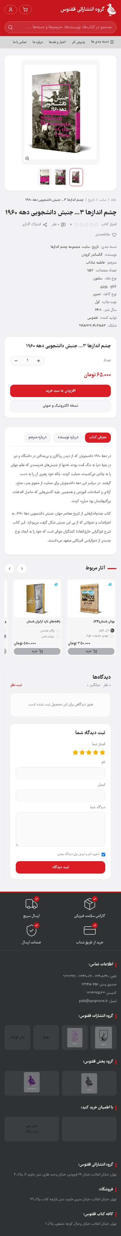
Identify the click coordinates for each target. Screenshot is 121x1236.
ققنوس (93, 318)
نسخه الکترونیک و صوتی (60, 406)
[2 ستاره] (95, 752)
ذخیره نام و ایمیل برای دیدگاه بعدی (78, 854)
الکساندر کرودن (92, 255)
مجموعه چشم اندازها (65, 247)
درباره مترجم (37, 437)
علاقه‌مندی (102, 234)
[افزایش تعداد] (38, 360)
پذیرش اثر (78, 42)
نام (103, 762)
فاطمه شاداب (95, 263)
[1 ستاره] (102, 752)
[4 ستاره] (82, 752)
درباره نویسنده (68, 437)
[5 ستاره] (75, 752)
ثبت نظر (16, 685)
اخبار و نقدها (57, 42)
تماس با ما (19, 42)
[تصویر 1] (76, 177)
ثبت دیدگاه (60, 867)
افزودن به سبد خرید (60, 391)
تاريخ (91, 200)
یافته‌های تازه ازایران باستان (43, 621)
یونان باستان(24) (104, 621)
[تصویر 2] (60, 177)
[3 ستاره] (89, 752)
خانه (113, 200)
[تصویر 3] (44, 177)
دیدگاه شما (97, 807)
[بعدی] (10, 569)
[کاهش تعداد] (16, 360)
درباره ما (38, 42)
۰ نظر (55, 224)
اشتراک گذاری (31, 224)
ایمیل (101, 785)
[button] (60, 112)
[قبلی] (22, 569)
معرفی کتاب (97, 437)
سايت (102, 200)
